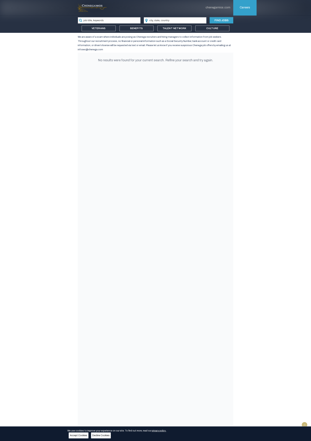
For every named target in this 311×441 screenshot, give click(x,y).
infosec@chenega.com (90, 49)
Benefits (136, 28)
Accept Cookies (78, 435)
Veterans (99, 28)
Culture (212, 28)
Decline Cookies (100, 435)
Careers (245, 7)
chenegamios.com (218, 7)
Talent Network (174, 28)
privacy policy (159, 431)
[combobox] (109, 20)
